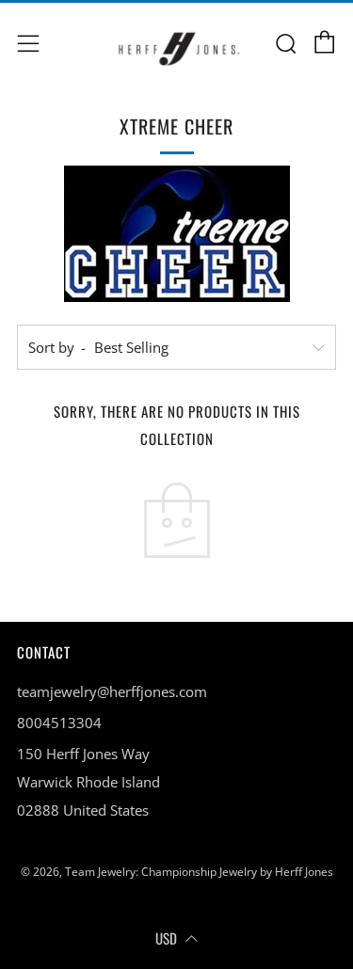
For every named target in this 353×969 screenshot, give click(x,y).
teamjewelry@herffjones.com (112, 691)
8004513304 (59, 722)
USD (166, 938)
